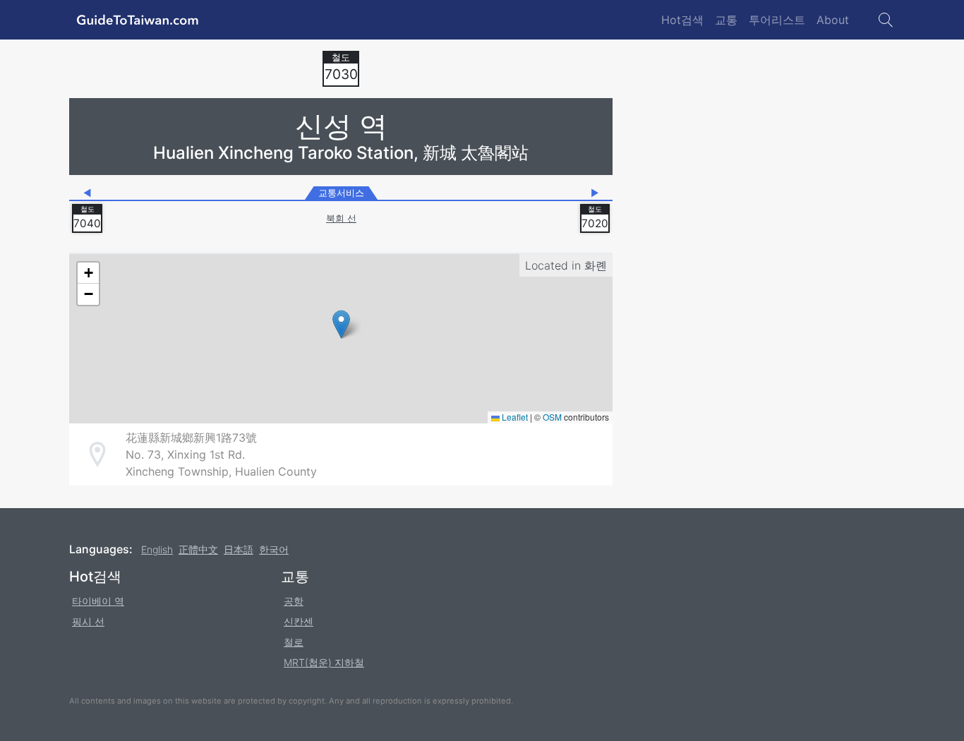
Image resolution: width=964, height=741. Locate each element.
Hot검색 (682, 20)
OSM (552, 417)
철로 (293, 642)
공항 (293, 601)
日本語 (238, 549)
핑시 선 (88, 621)
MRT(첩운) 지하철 (324, 662)
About (833, 20)
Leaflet (514, 417)
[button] (341, 324)
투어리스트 (777, 20)
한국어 (274, 549)
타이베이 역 (98, 601)
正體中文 (198, 549)
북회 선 (341, 218)
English (157, 549)
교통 (726, 20)
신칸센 (298, 621)
